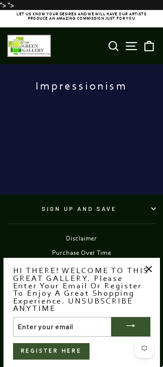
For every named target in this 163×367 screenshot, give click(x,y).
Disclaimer (81, 239)
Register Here (51, 351)
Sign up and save (79, 208)
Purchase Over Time (81, 253)
